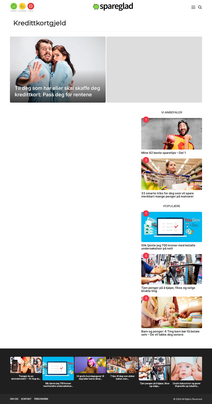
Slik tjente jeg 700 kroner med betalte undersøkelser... (58, 384)
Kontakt (26, 399)
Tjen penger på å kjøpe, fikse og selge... (154, 384)
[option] (26, 369)
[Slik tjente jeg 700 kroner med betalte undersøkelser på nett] (171, 227)
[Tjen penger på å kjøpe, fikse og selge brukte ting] (171, 269)
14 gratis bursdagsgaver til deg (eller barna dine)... (90, 377)
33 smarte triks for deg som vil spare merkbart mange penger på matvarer (167, 195)
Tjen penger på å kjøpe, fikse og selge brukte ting (168, 289)
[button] (193, 7)
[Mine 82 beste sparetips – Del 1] (171, 134)
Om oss (14, 399)
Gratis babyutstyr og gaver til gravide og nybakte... (187, 384)
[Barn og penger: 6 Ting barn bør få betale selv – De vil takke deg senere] (171, 312)
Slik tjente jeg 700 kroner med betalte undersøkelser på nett (168, 247)
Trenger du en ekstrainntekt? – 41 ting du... (26, 377)
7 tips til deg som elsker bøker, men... (122, 377)
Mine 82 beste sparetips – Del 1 (163, 152)
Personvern (41, 399)
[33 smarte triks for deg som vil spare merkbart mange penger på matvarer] (171, 174)
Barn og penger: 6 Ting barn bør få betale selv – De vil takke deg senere (170, 333)
